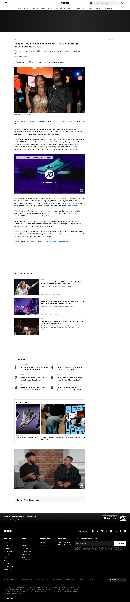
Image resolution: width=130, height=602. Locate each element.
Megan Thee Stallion (21, 121)
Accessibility (70, 580)
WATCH (98, 8)
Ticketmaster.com (72, 206)
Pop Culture (24, 364)
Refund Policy (27, 554)
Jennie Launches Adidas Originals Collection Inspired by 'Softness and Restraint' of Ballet (69, 389)
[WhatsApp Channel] (102, 531)
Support (25, 548)
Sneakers (19, 435)
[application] (49, 174)
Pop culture (8, 551)
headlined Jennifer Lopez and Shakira (57, 242)
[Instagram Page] (106, 531)
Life (5, 557)
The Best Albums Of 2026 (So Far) (75, 437)
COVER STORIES (79, 8)
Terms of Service (115, 550)
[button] (117, 580)
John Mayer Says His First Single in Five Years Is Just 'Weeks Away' (70, 368)
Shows (6, 563)
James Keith (44, 314)
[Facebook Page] (93, 531)
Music (16, 39)
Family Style (8, 569)
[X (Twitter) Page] (97, 531)
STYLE (26, 8)
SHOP (19, 8)
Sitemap (81, 580)
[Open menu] (6, 3)
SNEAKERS (34, 8)
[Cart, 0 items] (125, 3)
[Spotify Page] (125, 531)
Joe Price (43, 334)
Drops (24, 545)
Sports (6, 554)
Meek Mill (35, 121)
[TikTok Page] (120, 531)
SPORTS (50, 8)
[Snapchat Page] (116, 531)
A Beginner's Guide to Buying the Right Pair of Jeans (52, 438)
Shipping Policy (27, 551)
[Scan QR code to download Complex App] (123, 518)
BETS (69, 8)
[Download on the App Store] (110, 517)
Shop (24, 542)
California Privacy (42, 580)
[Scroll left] (16, 419)
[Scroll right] (83, 419)
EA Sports (17, 129)
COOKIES (91, 579)
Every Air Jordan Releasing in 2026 (26, 437)
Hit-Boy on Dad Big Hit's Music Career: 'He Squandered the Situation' (33, 389)
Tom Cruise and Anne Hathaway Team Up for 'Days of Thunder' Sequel (34, 368)
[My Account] (122, 3)
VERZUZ (90, 8)
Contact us (43, 545)
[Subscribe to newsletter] (120, 543)
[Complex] (65, 3)
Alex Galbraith (45, 294)
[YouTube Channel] (111, 531)
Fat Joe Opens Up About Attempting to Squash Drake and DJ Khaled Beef (70, 379)
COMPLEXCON (108, 8)
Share (41, 62)
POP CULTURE (60, 8)
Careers (43, 542)
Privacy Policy (103, 550)
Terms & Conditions (11, 580)
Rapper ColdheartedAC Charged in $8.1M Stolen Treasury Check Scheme (34, 379)
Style (42, 299)
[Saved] (119, 3)
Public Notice (57, 580)
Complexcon (8, 566)
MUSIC (43, 8)
